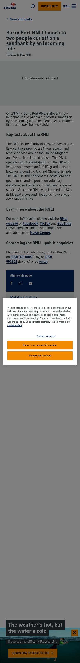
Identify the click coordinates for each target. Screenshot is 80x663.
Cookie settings (46, 336)
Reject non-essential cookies (40, 345)
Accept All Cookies (40, 355)
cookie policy (14, 325)
